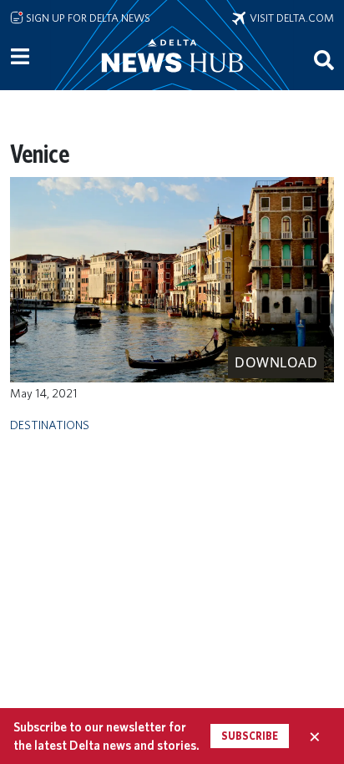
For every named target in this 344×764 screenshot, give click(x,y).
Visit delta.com (289, 17)
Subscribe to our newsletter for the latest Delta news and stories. (106, 735)
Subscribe (249, 736)
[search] (324, 59)
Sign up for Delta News (86, 17)
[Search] (324, 59)
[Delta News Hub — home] (172, 78)
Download (276, 362)
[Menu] (20, 56)
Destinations (49, 424)
